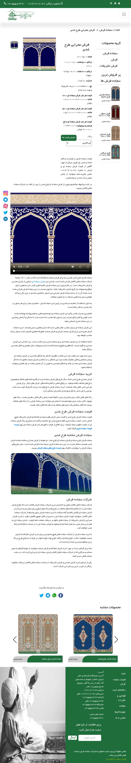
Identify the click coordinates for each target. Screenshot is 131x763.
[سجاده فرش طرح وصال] (93, 634)
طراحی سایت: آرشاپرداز (116, 759)
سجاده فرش (105, 30)
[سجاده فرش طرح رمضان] (38, 634)
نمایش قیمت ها (68, 137)
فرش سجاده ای (38, 282)
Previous (14, 639)
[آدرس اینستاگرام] (5, 193)
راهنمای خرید (118, 690)
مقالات (122, 706)
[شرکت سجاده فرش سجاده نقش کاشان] (19, 14)
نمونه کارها (120, 712)
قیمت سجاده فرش (119, 681)
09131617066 (36, 3)
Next (116, 639)
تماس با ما (120, 718)
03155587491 (16, 3)
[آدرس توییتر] (5, 212)
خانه (118, 30)
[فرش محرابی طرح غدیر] (61, 595)
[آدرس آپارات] (5, 206)
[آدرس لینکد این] (5, 218)
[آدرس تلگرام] (5, 199)
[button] (115, 3)
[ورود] (119, 3)
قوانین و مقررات (121, 698)
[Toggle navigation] (123, 14)
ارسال (72, 737)
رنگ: (90, 136)
